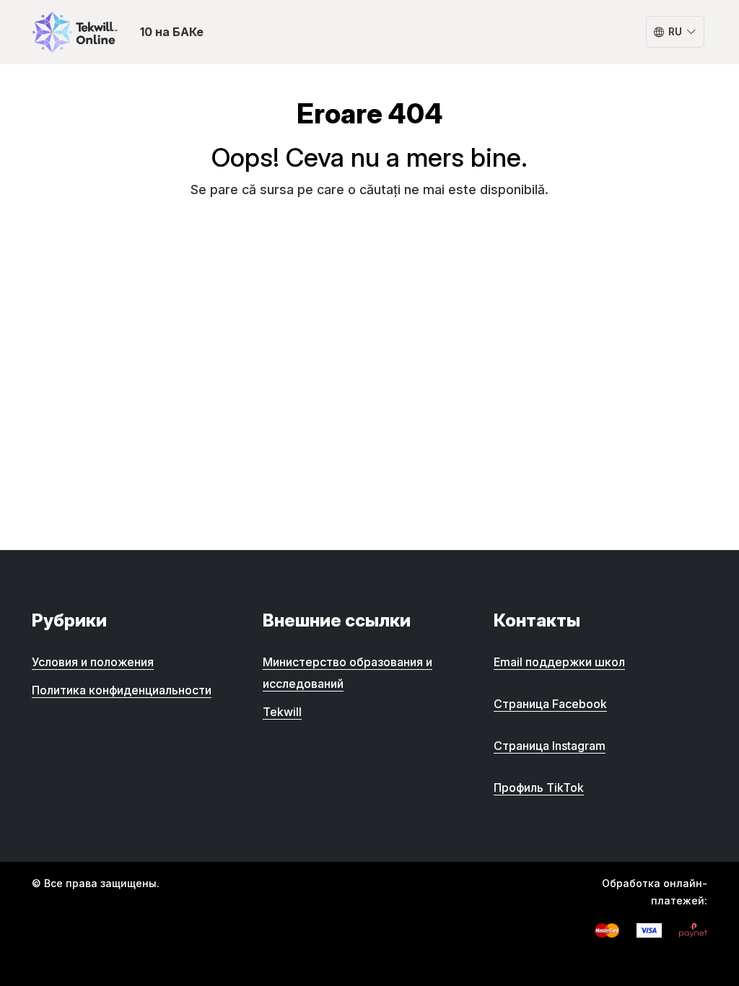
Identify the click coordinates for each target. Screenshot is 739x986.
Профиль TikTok (539, 787)
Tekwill (282, 711)
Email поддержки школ (559, 662)
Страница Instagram (549, 745)
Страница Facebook (550, 704)
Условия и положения (93, 662)
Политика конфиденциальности (121, 690)
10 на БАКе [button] (172, 32)
